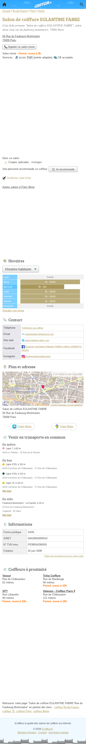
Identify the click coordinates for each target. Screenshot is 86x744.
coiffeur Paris (24, 711)
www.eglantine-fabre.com (37, 340)
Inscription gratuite (59, 732)
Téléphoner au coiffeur (32, 328)
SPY (5, 591)
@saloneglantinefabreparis (38, 356)
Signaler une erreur (13, 310)
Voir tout (6, 491)
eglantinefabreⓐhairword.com (39, 334)
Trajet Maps (66, 426)
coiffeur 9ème (41, 711)
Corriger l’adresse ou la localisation (66, 405)
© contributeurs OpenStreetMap (67, 374)
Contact (42, 732)
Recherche (81, 4)
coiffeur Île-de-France (66, 707)
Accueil (4, 4)
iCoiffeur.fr (47, 729)
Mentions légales (27, 732)
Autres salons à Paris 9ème (18, 187)
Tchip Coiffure (51, 575)
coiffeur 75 (8, 711)
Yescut (6, 575)
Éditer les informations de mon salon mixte (64, 556)
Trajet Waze (24, 426)
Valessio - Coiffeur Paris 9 (59, 591)
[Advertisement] (43, 109)
